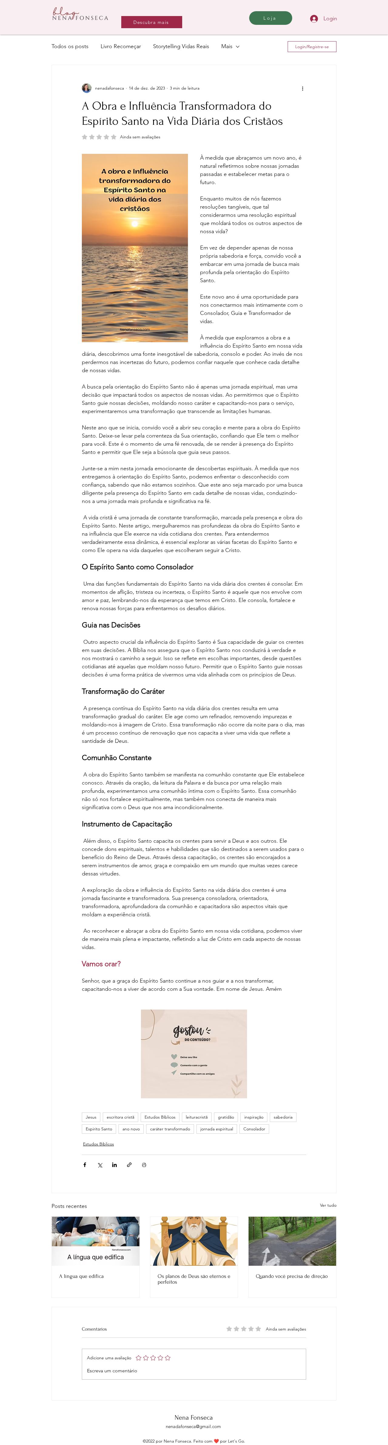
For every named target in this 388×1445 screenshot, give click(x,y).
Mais (226, 46)
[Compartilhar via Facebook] (85, 1165)
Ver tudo (328, 1205)
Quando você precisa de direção (292, 1276)
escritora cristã (120, 1117)
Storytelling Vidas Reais (181, 46)
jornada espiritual (216, 1129)
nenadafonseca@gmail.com (193, 1426)
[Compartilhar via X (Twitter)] (99, 1165)
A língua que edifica (81, 1276)
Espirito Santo (99, 1129)
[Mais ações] (302, 88)
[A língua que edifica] (95, 1241)
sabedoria (283, 1117)
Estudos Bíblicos (160, 1117)
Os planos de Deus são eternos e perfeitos (194, 1279)
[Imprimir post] (144, 1165)
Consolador (254, 1129)
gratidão (226, 1117)
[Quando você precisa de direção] (292, 1241)
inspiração (253, 1117)
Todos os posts (70, 46)
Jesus (91, 1117)
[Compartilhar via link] (129, 1165)
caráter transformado (170, 1129)
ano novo (131, 1129)
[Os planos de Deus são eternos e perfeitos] (194, 1241)
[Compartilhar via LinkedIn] (114, 1165)
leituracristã (197, 1117)
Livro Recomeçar (121, 46)
